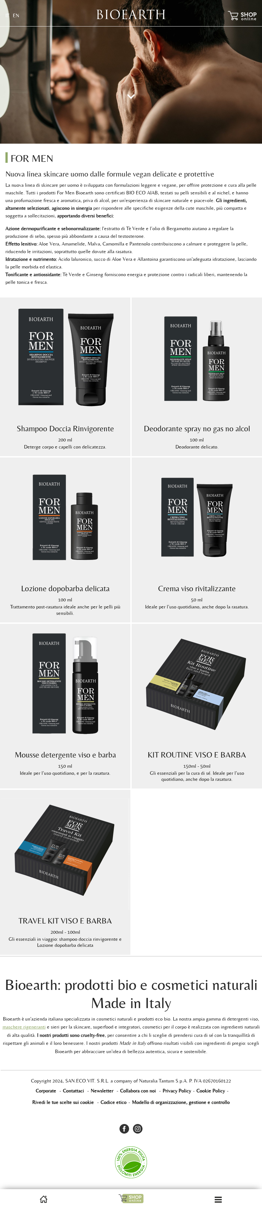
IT (7, 15)
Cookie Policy (210, 1091)
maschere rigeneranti (24, 1027)
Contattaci (73, 1091)
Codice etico (114, 1102)
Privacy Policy (177, 1091)
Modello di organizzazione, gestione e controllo (181, 1102)
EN (16, 15)
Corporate (46, 1091)
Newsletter (102, 1091)
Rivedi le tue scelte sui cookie (63, 1102)
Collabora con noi (138, 1091)
